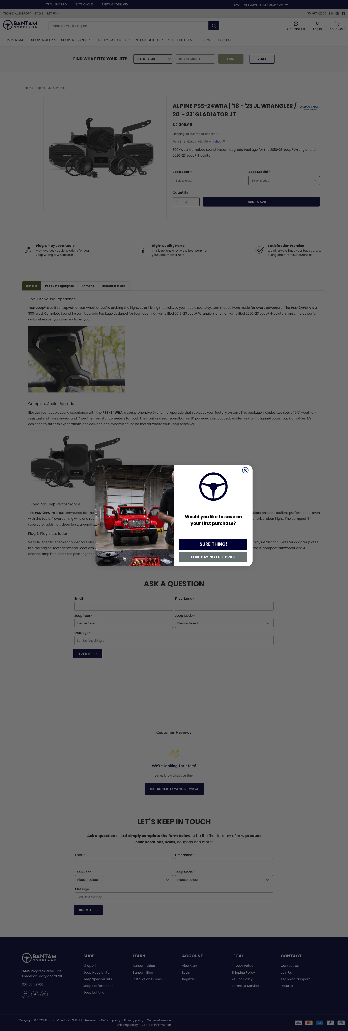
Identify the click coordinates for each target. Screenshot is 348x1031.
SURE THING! (213, 544)
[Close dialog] (245, 470)
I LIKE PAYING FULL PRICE (213, 556)
